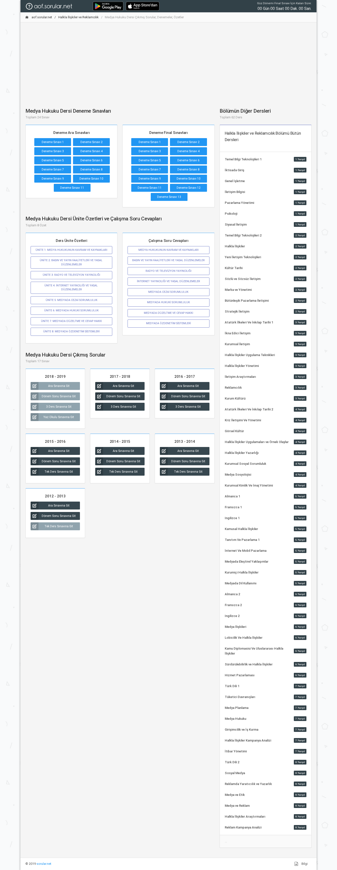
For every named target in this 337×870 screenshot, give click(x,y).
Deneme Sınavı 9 (53, 178)
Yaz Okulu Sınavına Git (58, 417)
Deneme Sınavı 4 (91, 151)
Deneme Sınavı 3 (53, 151)
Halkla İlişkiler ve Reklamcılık (78, 17)
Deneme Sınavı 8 (91, 169)
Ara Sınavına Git (59, 386)
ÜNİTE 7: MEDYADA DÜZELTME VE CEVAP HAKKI (71, 321)
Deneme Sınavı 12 (189, 188)
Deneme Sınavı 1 (53, 142)
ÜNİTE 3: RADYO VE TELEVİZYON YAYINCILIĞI (71, 274)
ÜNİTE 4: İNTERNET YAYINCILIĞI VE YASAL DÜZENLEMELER (71, 287)
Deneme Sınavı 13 (169, 197)
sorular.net (44, 864)
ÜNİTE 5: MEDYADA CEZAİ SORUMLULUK (71, 300)
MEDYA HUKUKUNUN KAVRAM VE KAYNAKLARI (168, 250)
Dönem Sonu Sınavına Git (59, 396)
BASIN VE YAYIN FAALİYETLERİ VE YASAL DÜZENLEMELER (168, 260)
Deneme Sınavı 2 (91, 142)
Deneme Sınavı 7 (53, 169)
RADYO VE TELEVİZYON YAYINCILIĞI (168, 271)
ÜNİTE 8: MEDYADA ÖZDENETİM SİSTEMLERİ (71, 331)
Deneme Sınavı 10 (91, 178)
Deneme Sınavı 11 (72, 188)
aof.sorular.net (41, 17)
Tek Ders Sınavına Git (58, 471)
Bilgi (304, 864)
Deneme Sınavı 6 (91, 160)
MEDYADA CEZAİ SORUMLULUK (168, 292)
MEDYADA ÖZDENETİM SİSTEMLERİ (168, 323)
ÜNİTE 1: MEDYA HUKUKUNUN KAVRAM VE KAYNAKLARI (71, 250)
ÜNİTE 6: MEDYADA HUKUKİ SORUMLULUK (71, 310)
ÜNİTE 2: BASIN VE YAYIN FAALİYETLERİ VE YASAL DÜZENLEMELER (71, 262)
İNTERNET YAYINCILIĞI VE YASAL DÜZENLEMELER (168, 281)
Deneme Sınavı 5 (53, 160)
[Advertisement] (168, 61)
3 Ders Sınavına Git (59, 406)
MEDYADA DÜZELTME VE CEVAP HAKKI (168, 313)
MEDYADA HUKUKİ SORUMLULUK (168, 302)
